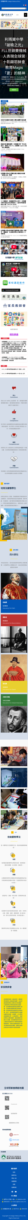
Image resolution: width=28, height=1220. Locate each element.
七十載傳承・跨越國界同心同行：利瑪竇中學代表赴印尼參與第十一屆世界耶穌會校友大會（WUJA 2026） (13, 202)
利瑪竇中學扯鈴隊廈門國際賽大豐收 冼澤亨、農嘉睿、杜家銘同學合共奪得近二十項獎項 (13, 232)
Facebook (14, 1104)
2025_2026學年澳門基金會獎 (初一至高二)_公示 (13, 369)
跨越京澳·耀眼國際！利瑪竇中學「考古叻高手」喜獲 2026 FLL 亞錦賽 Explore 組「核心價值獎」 (14, 145)
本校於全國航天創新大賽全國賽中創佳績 (13, 120)
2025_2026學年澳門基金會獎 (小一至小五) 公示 (13, 373)
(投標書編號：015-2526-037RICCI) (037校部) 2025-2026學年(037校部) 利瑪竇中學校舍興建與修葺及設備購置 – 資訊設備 (14, 359)
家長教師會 (14, 1113)
